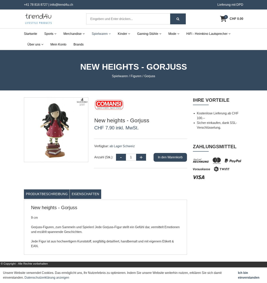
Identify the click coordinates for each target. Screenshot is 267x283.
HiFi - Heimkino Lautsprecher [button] (206, 33)
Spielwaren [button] (100, 33)
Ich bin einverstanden (248, 275)
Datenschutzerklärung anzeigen (47, 277)
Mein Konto (58, 44)
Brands (79, 44)
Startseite (30, 33)
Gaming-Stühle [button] (147, 33)
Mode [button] (172, 33)
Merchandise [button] (72, 33)
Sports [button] (48, 33)
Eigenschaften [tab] (85, 194)
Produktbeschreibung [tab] (47, 194)
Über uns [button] (33, 44)
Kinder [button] (122, 33)
